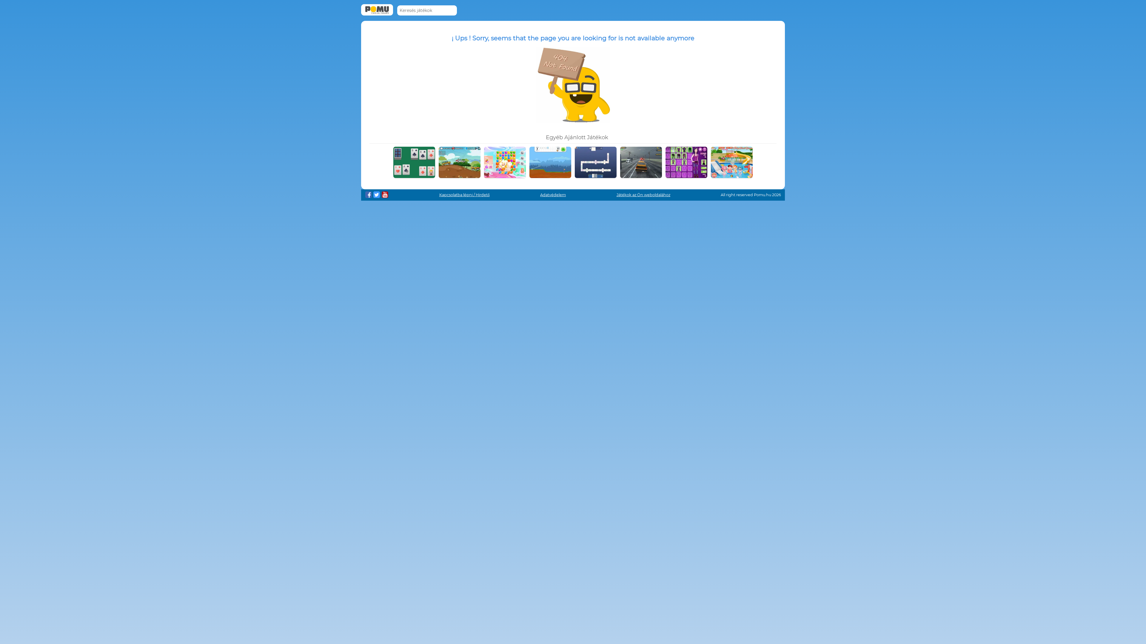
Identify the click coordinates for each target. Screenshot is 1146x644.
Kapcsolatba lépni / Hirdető (464, 195)
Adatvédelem (553, 195)
